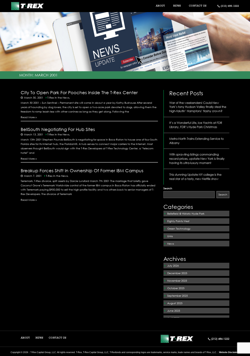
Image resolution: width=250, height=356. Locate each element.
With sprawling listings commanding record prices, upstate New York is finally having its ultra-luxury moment (197, 158)
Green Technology (179, 228)
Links (170, 236)
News (170, 243)
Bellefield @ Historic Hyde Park (185, 213)
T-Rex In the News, (58, 97)
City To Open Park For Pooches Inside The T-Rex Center (79, 92)
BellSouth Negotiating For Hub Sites (58, 129)
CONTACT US (197, 6)
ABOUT (25, 338)
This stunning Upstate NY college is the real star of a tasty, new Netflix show (195, 177)
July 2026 (173, 265)
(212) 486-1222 (229, 6)
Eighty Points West (178, 221)
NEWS (177, 6)
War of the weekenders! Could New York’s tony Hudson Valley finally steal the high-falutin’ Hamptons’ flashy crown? (197, 107)
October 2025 (175, 288)
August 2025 (174, 303)
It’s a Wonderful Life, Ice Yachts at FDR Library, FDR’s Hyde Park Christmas (195, 125)
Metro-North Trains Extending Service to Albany (196, 141)
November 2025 (177, 280)
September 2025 (177, 295)
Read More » (29, 117)
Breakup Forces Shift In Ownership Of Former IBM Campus (82, 170)
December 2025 (177, 273)
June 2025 (173, 310)
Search (167, 188)
